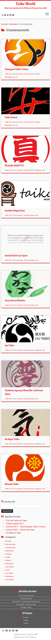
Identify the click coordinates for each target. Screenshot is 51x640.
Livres (7, 570)
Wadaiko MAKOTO (14, 165)
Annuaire (13, 24)
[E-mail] (5, 15)
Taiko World (25, 3)
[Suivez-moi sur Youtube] (13, 15)
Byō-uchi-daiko (10, 544)
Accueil (4, 24)
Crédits (26, 620)
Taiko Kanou (11, 117)
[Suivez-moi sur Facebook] (10, 15)
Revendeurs (8, 77)
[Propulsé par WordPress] (36, 634)
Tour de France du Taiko (16, 520)
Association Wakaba (15, 300)
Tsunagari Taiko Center (16, 69)
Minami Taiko (12, 484)
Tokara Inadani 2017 (15, 523)
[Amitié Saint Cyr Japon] (25, 239)
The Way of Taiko (13, 533)
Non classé (9, 573)
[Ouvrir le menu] (47, 14)
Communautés (29, 74)
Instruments (9, 563)
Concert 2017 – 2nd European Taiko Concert (25, 526)
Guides (7, 557)
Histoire (8, 560)
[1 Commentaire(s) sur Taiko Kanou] (47, 94)
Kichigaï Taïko (12, 439)
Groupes (37, 74)
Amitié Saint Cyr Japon (16, 255)
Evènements (9, 551)
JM (16, 77)
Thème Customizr (30, 637)
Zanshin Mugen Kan (15, 210)
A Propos (26, 617)
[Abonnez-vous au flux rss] (3, 15)
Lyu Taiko (9, 345)
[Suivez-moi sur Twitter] (8, 15)
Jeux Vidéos (9, 567)
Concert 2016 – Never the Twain (20, 530)
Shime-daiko (9, 579)
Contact (25, 623)
